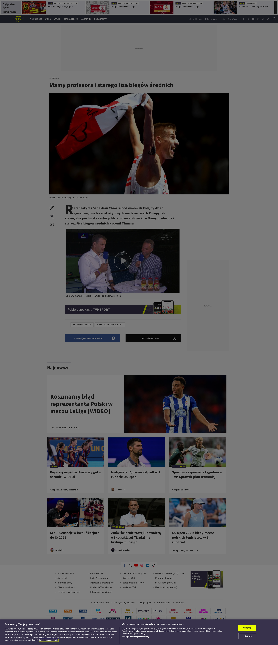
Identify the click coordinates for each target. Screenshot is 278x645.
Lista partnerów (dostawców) (135, 636)
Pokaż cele (247, 636)
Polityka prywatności (48, 640)
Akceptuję (247, 628)
